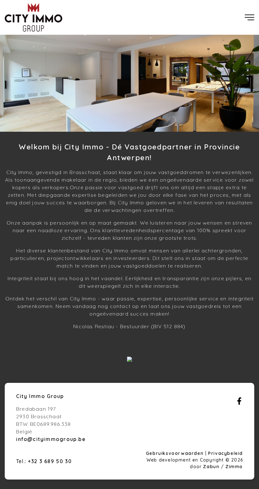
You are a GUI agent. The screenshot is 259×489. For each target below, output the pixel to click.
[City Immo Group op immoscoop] (129, 360)
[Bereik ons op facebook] (239, 403)
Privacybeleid (225, 453)
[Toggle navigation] (249, 17)
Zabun (211, 466)
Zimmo (234, 466)
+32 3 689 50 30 (50, 461)
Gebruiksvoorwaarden (175, 453)
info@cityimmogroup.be (51, 439)
